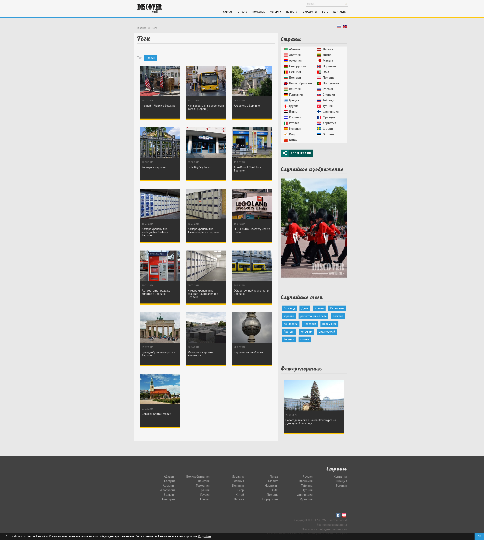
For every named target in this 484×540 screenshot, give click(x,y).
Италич (319, 308)
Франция (329, 117)
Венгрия (295, 89)
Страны (242, 12)
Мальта (328, 60)
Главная (227, 12)
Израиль (295, 117)
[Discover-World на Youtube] (344, 515)
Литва (327, 55)
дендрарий (291, 323)
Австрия (295, 55)
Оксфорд (289, 308)
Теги (154, 27)
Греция (294, 100)
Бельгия (295, 72)
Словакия (329, 94)
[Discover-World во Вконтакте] (338, 515)
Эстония (328, 134)
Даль (304, 308)
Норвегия (329, 66)
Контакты (339, 12)
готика (304, 339)
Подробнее (204, 536)
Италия (294, 123)
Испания (295, 128)
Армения (295, 60)
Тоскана (338, 316)
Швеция (328, 128)
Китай (293, 140)
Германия (296, 94)
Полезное (258, 12)
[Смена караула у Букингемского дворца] (314, 227)
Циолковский (327, 331)
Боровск (289, 339)
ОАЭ (326, 72)
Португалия (331, 83)
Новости (292, 12)
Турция (328, 106)
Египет (294, 111)
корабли (289, 316)
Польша (328, 77)
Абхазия (294, 49)
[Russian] (339, 27)
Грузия (293, 106)
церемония (329, 323)
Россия (328, 89)
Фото (325, 12)
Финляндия (331, 111)
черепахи (310, 323)
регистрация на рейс (313, 316)
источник (306, 331)
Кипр (292, 134)
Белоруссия (297, 66)
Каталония (337, 308)
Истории (275, 12)
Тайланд (328, 100)
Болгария (295, 77)
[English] (345, 27)
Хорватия (329, 123)
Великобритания (300, 83)
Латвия (328, 49)
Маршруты (309, 12)
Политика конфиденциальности (324, 529)
